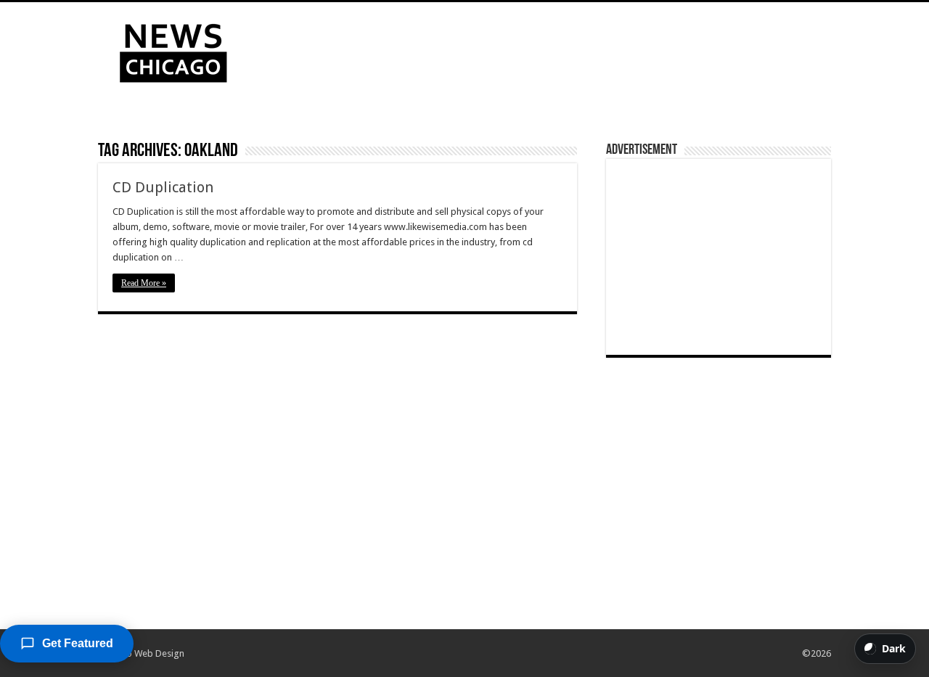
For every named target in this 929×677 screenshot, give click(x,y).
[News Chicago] (173, 50)
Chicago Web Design (141, 653)
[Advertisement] (556, 49)
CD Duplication (162, 187)
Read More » (143, 283)
